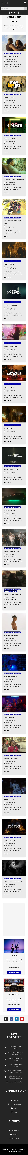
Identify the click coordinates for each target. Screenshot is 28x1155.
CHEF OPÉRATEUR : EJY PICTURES (12, 53)
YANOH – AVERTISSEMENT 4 (13, 882)
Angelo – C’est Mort (10, 346)
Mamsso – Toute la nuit (11, 551)
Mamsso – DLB (9, 800)
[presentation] (14, 43)
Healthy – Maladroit (10, 676)
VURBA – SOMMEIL (10, 139)
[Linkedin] (17, 1019)
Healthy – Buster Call (11, 635)
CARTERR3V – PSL (10, 428)
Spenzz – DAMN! (9, 387)
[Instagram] (6, 1019)
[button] (25, 2)
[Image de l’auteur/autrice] (4, 60)
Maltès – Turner (9, 264)
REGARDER (7, 70)
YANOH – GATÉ (9, 717)
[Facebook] (11, 1019)
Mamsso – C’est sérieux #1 (13, 594)
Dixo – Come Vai (9, 510)
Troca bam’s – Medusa (11, 57)
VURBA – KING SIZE (10, 305)
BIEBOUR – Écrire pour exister (14, 180)
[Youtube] (22, 1019)
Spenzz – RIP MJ (9, 98)
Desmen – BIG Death (11, 759)
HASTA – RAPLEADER (11, 469)
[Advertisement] (14, 919)
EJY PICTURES (11, 59)
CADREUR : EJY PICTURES (10, 591)
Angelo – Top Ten (9, 841)
